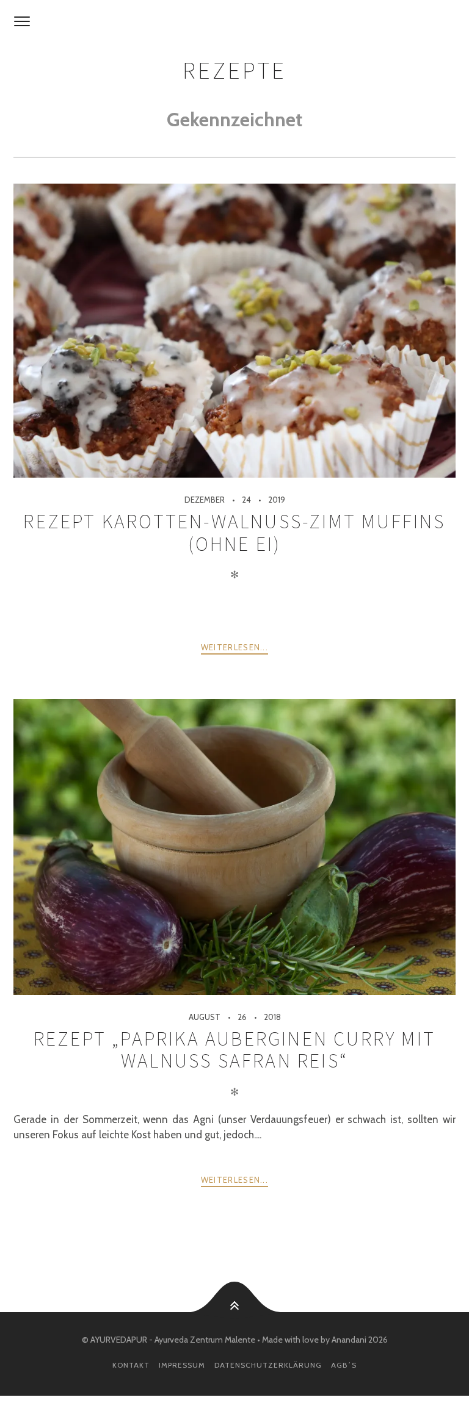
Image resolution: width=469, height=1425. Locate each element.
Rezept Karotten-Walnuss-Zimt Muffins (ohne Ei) (234, 532)
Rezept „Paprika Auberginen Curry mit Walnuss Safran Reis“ (234, 1050)
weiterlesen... (234, 647)
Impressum (182, 1364)
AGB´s (344, 1364)
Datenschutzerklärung (268, 1364)
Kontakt (131, 1364)
